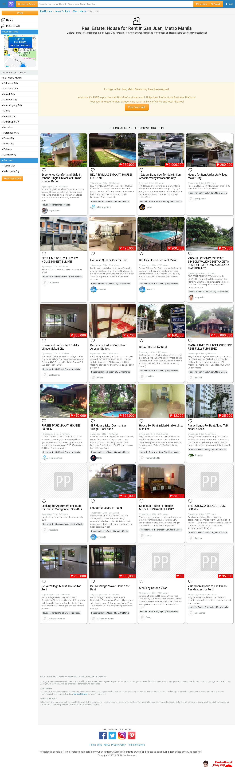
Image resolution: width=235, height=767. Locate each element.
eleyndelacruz (54, 210)
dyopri (149, 207)
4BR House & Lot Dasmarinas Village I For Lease (108, 427)
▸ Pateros (7, 149)
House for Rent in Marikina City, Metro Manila (62, 277)
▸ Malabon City (9, 99)
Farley (148, 617)
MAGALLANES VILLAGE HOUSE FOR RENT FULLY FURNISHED (210, 347)
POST (20, 13)
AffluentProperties (56, 618)
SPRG (99, 458)
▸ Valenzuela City (10, 171)
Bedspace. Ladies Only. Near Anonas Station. (108, 347)
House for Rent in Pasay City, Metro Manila (207, 449)
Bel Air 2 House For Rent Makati (158, 260)
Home (93, 744)
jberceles (199, 455)
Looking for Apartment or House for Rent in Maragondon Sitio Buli (62, 507)
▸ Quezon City (9, 154)
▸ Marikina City (9, 116)
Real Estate (46, 11)
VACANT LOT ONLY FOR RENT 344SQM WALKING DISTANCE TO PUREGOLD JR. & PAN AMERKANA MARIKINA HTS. (208, 263)
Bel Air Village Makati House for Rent (61, 588)
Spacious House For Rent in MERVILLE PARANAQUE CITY (156, 507)
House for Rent (62, 11)
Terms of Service (80, 694)
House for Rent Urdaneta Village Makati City (207, 176)
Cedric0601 (53, 282)
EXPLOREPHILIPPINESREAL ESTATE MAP (20, 42)
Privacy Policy (118, 744)
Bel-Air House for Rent (153, 347)
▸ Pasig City (8, 143)
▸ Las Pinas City (10, 88)
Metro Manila (79, 11)
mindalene (53, 530)
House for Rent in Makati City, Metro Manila (110, 201)
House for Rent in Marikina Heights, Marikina (161, 427)
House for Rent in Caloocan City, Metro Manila (63, 524)
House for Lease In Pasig (106, 507)
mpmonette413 (153, 458)
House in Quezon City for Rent (108, 260)
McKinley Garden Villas (153, 588)
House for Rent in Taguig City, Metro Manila (159, 611)
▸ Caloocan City (10, 83)
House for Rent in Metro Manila (56, 205)
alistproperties (104, 207)
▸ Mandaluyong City (12, 105)
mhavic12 (101, 289)
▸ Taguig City (8, 165)
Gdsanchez (200, 613)
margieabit (200, 297)
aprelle (149, 535)
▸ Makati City (8, 94)
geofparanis (200, 199)
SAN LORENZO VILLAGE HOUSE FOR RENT (207, 507)
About (107, 744)
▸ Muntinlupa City (10, 121)
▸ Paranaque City (10, 132)
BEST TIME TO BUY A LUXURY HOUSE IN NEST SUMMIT (60, 260)
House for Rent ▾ (26, 4)
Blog (99, 744)
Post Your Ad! (136, 107)
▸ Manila (6, 110)
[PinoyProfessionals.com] (11, 4)
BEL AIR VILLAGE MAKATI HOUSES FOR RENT (111, 176)
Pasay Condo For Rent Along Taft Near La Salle (208, 427)
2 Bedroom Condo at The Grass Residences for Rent (207, 588)
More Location (13, 178)
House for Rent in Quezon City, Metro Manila (110, 284)
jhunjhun (150, 376)
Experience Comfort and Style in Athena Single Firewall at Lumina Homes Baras (61, 178)
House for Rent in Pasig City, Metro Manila (109, 531)
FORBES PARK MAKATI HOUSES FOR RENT (61, 427)
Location (202, 4)
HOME (9, 20)
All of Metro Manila (12, 77)
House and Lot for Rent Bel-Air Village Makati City (60, 347)
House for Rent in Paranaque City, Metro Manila (161, 201)
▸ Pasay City (8, 138)
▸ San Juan (7, 160)
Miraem (100, 377)
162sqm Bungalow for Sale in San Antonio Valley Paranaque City (160, 176)
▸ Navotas (7, 127)
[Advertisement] (137, 58)
